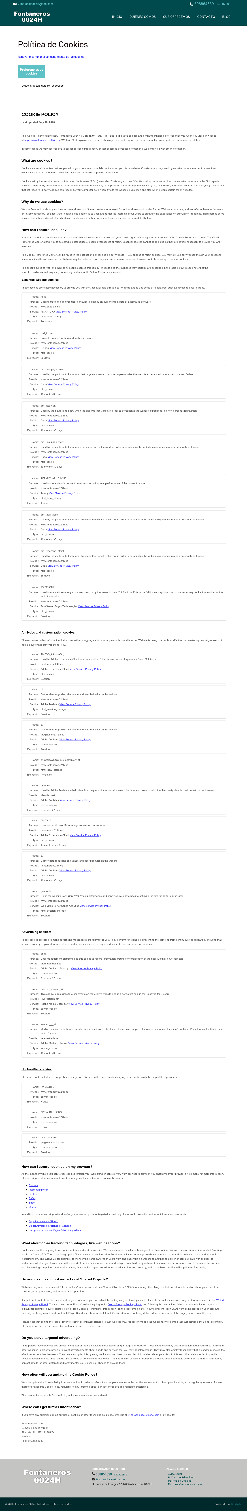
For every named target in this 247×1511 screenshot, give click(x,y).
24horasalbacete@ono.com (35, 4)
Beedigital (236, 1504)
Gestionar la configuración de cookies (42, 85)
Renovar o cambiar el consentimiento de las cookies (51, 56)
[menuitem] (117, 16)
